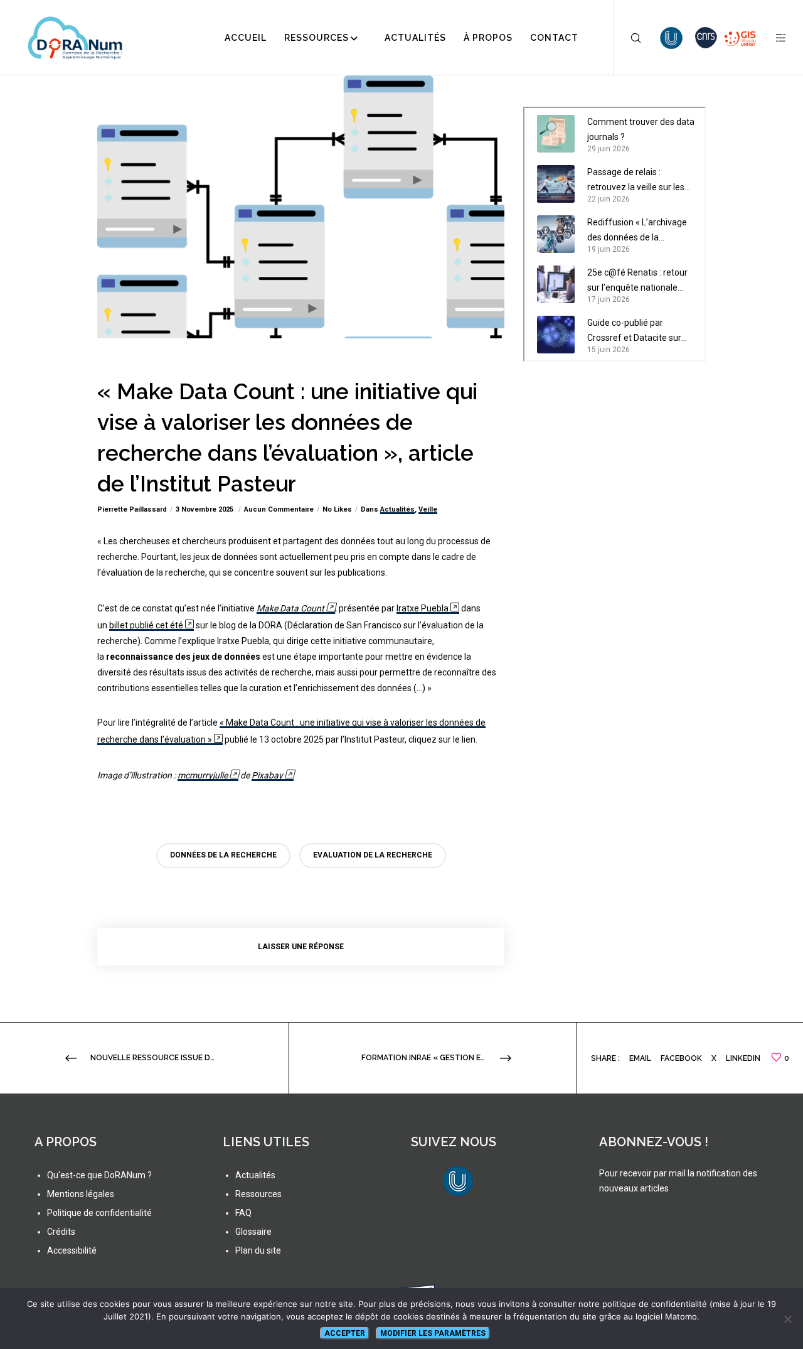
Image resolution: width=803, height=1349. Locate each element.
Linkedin (743, 1058)
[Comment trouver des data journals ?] (556, 133)
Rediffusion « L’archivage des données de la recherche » (637, 231)
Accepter (344, 1333)
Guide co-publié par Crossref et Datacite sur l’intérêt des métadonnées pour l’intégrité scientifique (639, 331)
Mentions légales (80, 1194)
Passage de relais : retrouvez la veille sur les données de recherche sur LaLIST (638, 181)
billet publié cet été (146, 625)
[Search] (628, 37)
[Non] (787, 1319)
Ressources (258, 1194)
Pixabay (267, 775)
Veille (427, 509)
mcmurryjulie (203, 775)
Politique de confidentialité (99, 1213)
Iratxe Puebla (422, 608)
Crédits (61, 1232)
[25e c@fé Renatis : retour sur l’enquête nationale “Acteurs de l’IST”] (556, 284)
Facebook (681, 1058)
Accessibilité (72, 1250)
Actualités (397, 509)
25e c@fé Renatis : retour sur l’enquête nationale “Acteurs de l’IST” (637, 281)
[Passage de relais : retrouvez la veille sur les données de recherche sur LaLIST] (556, 183)
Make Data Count (290, 608)
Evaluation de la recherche (372, 855)
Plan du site (258, 1250)
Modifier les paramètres (433, 1333)
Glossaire (253, 1232)
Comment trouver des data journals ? (640, 129)
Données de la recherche (223, 855)
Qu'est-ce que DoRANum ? (99, 1175)
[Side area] (773, 37)
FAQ (243, 1213)
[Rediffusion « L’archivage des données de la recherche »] (556, 234)
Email (640, 1058)
